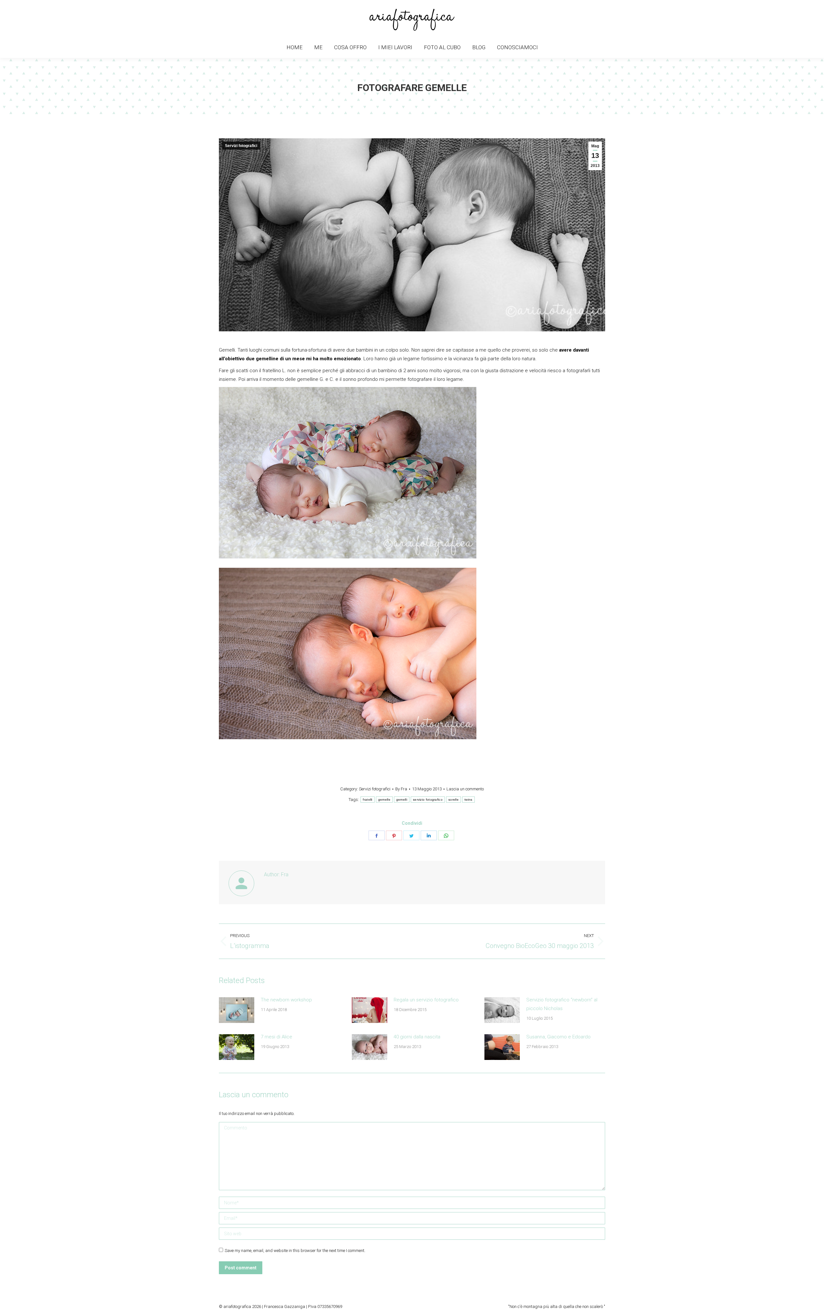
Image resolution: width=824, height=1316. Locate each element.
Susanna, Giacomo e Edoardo (558, 1037)
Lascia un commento (465, 789)
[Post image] (236, 1010)
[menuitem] (294, 47)
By (401, 789)
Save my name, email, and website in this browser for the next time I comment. (295, 1250)
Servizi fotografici (241, 145)
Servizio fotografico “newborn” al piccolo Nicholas (561, 1004)
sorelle (453, 799)
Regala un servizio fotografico (426, 1000)
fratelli (367, 799)
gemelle (384, 799)
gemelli (401, 799)
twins (468, 799)
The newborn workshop (286, 1000)
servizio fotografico (428, 799)
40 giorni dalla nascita (417, 1037)
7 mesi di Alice (276, 1037)
